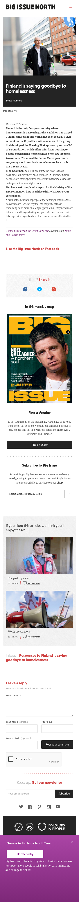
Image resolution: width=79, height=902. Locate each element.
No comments (33, 583)
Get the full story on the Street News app (27, 231)
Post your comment (57, 744)
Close (71, 842)
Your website (19, 738)
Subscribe (64, 793)
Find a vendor (39, 444)
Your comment (14, 695)
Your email (47, 721)
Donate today (25, 854)
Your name (17, 721)
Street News (10, 110)
